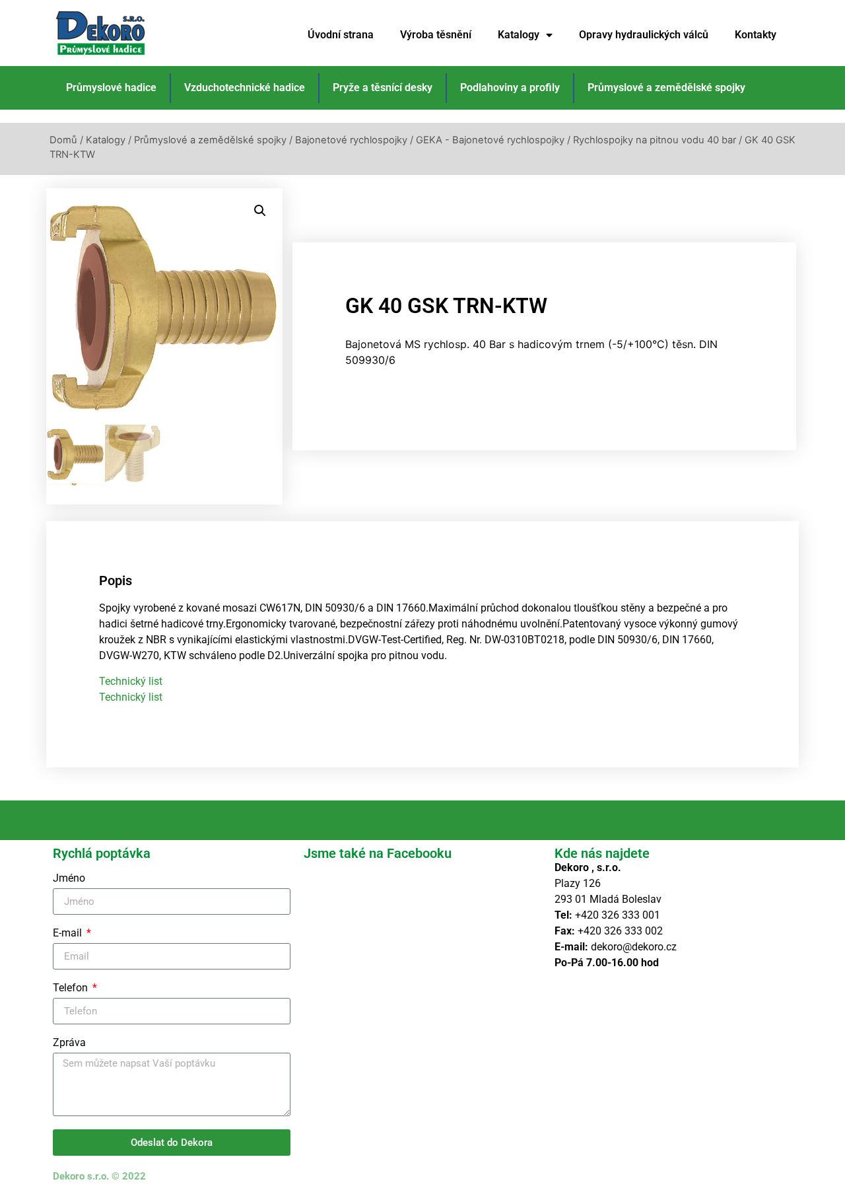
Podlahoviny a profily (510, 87)
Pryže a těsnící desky (382, 87)
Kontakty (755, 34)
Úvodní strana (341, 34)
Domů (63, 140)
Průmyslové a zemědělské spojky (666, 87)
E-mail (68, 933)
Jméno (69, 878)
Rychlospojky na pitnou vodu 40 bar (654, 140)
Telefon (71, 988)
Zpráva (69, 1043)
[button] (260, 211)
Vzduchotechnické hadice (244, 87)
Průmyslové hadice (111, 87)
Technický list (130, 681)
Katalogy (518, 34)
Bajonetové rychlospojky (351, 140)
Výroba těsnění (435, 34)
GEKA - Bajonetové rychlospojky (490, 140)
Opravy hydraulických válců (643, 34)
